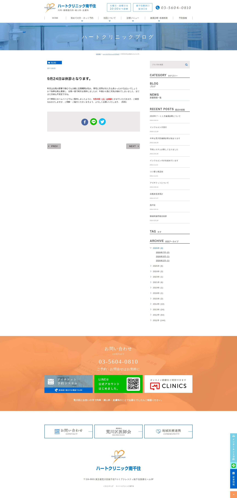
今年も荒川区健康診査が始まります (165, 138)
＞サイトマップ (108, 486)
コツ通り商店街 (156, 172)
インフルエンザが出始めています (164, 161)
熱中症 (153, 205)
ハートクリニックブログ (111, 54)
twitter (102, 121)
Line (93, 121)
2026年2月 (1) (163, 260)
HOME (98, 54)
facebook (84, 122)
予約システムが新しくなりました (164, 149)
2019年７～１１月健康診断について (165, 116)
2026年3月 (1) (163, 256)
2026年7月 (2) (163, 252)
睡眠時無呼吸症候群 (158, 216)
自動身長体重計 (156, 194)
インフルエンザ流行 (158, 127)
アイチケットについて (159, 183)
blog (53, 62)
